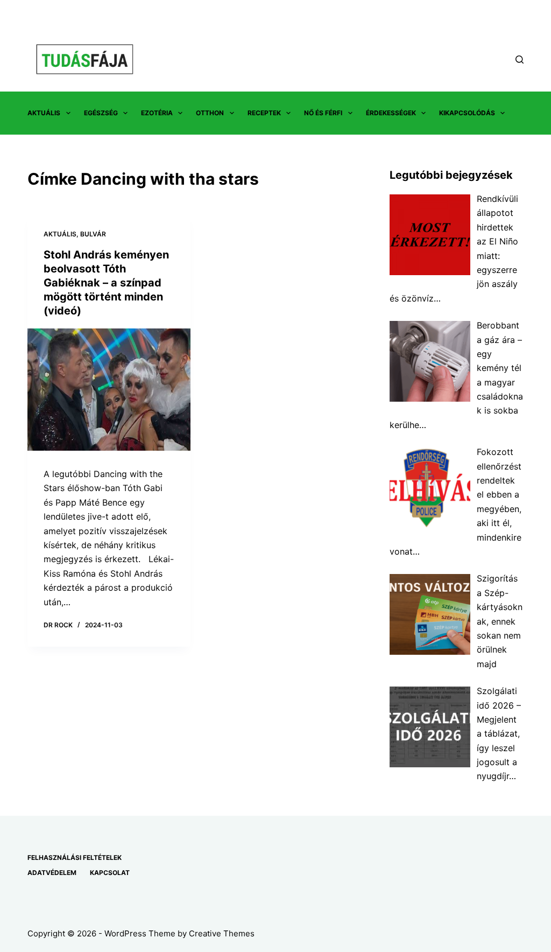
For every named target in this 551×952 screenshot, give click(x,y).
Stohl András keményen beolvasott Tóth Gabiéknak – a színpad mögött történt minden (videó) (106, 282)
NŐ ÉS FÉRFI (323, 113)
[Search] (519, 59)
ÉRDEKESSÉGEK (391, 113)
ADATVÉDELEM (51, 873)
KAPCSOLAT (110, 873)
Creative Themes (222, 933)
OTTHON (210, 113)
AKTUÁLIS (43, 113)
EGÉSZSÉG (101, 113)
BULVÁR (93, 234)
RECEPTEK (264, 113)
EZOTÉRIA (157, 113)
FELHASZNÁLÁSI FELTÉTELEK (74, 857)
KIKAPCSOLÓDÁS (467, 113)
